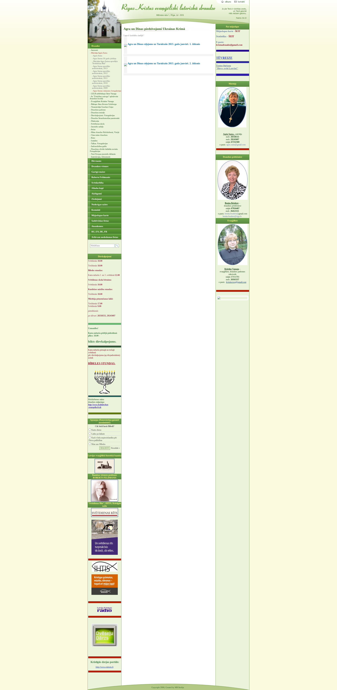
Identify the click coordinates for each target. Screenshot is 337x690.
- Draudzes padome (98, 110)
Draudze (95, 46)
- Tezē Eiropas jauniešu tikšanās (102, 154)
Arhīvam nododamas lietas (104, 237)
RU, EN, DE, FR (99, 231)
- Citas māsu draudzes (98, 135)
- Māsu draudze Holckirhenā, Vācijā (104, 132)
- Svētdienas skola (97, 124)
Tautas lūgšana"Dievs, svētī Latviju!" (227, 67)
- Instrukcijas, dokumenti (100, 157)
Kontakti (95, 210)
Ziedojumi (96, 199)
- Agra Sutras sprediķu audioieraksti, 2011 (101, 77)
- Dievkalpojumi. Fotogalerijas (102, 115)
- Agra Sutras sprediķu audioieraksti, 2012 (101, 72)
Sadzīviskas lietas (100, 220)
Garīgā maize (98, 171)
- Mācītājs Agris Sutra (98, 53)
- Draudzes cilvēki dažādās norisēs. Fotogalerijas (104, 150)
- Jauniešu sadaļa (96, 127)
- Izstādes (93, 141)
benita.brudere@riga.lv (232, 216)
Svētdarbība (97, 182)
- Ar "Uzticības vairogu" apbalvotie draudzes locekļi (104, 97)
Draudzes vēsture (99, 166)
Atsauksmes (97, 226)
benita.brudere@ (232, 213)
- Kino (92, 138)
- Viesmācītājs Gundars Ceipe (101, 107)
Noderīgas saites (99, 204)
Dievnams (96, 161)
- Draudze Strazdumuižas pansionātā (104, 118)
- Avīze (92, 129)
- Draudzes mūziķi (97, 112)
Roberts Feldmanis (100, 177)
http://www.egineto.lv (105, 667)
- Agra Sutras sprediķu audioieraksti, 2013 (101, 67)
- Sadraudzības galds (98, 146)
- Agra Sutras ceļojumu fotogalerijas (106, 91)
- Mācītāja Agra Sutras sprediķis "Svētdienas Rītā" (105, 62)
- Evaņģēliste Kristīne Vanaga (102, 101)
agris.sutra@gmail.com (236, 144)
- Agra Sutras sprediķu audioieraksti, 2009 (101, 87)
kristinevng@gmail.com (236, 282)
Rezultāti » (115, 448)
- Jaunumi (94, 50)
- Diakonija (94, 121)
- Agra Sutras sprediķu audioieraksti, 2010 (101, 82)
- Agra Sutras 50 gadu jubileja (104, 58)
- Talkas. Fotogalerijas (99, 143)
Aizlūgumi (96, 193)
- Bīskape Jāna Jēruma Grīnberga (103, 104)
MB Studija (179, 687)
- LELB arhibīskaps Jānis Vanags (103, 94)
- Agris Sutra (97, 56)
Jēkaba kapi (97, 188)
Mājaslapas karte (100, 215)
